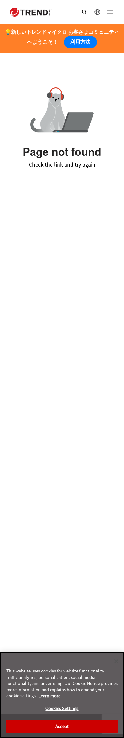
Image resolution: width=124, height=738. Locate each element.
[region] (62, 695)
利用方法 (80, 42)
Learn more (49, 696)
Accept (62, 726)
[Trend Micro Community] (31, 12)
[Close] (116, 661)
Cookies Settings (61, 708)
